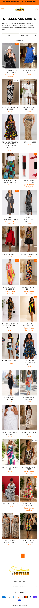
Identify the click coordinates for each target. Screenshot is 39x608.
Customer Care (19, 587)
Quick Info (19, 592)
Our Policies (19, 581)
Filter (8, 36)
